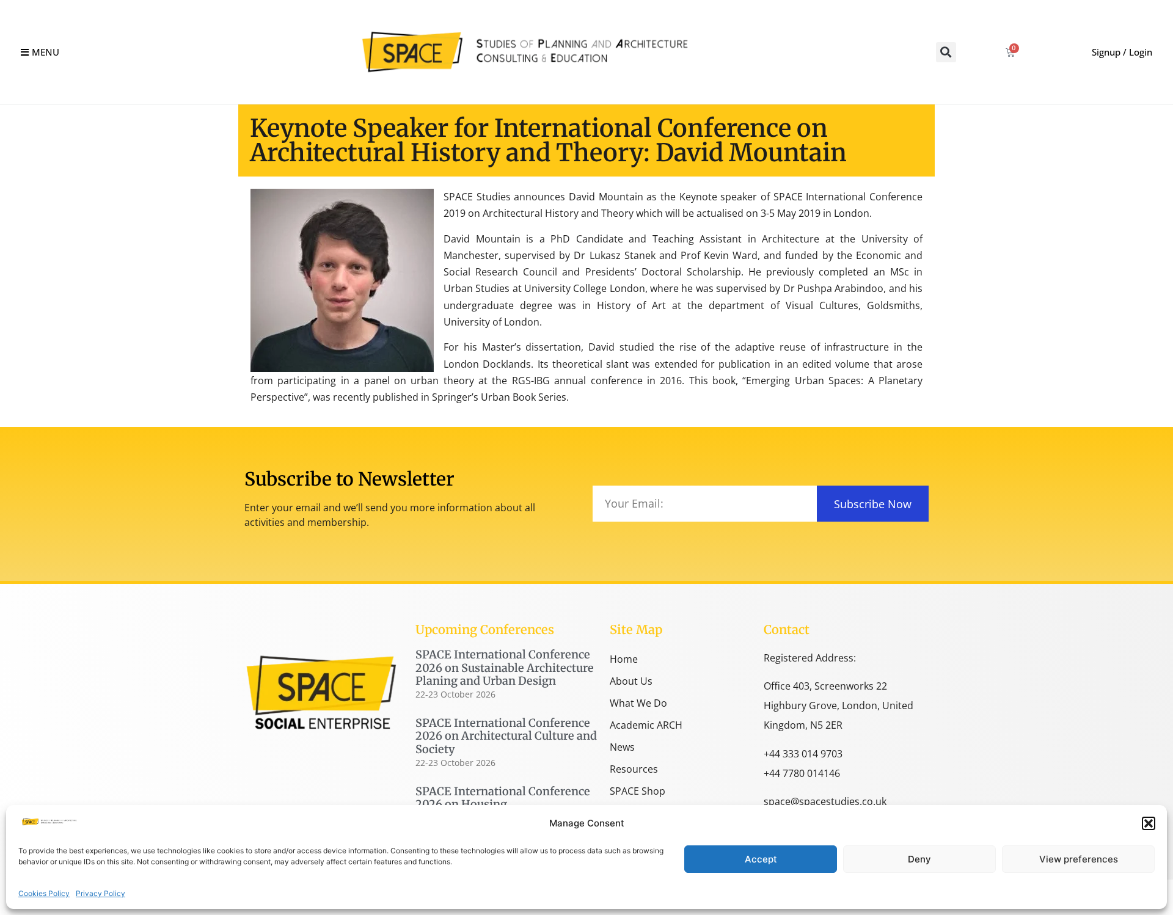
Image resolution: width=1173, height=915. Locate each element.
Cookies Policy (44, 893)
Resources (634, 769)
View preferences (1078, 859)
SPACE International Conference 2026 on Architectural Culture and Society (506, 736)
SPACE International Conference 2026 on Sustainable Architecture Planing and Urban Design (504, 667)
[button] (1148, 823)
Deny (919, 859)
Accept (761, 859)
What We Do (638, 703)
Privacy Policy (100, 893)
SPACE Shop (637, 791)
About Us (631, 681)
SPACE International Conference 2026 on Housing (502, 798)
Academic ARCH (646, 725)
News (622, 747)
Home (624, 659)
